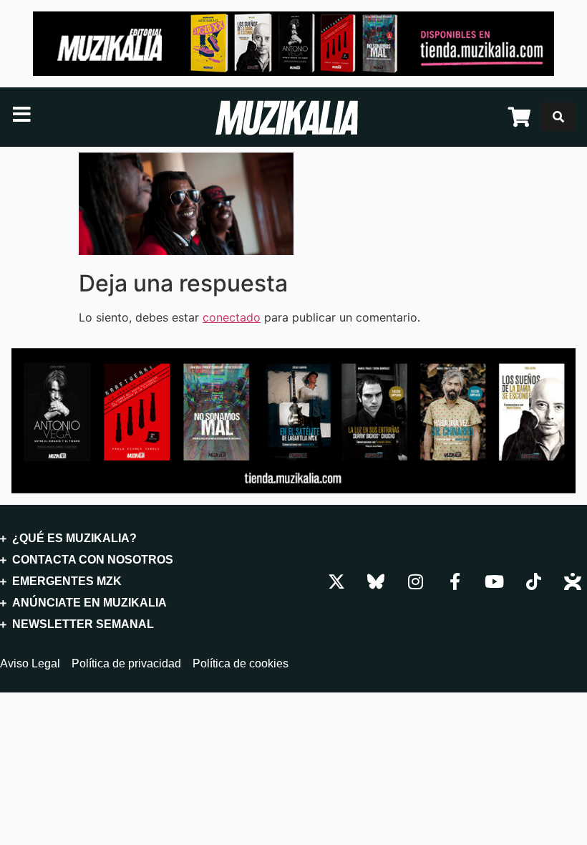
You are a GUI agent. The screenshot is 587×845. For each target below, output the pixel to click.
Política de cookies (240, 664)
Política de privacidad (126, 664)
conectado (232, 317)
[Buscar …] (558, 116)
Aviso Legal (30, 664)
